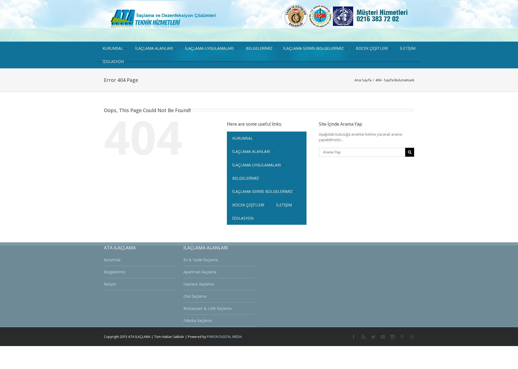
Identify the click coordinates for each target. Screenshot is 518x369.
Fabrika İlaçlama (197, 320)
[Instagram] (392, 337)
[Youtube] (383, 337)
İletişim (110, 284)
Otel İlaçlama (194, 296)
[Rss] (363, 337)
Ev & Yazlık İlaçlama (200, 259)
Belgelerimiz (114, 271)
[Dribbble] (412, 337)
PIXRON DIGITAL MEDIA (224, 336)
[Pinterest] (402, 337)
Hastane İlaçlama (198, 284)
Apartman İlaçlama (199, 271)
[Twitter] (373, 337)
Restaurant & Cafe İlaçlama (207, 308)
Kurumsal (112, 259)
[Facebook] (354, 337)
